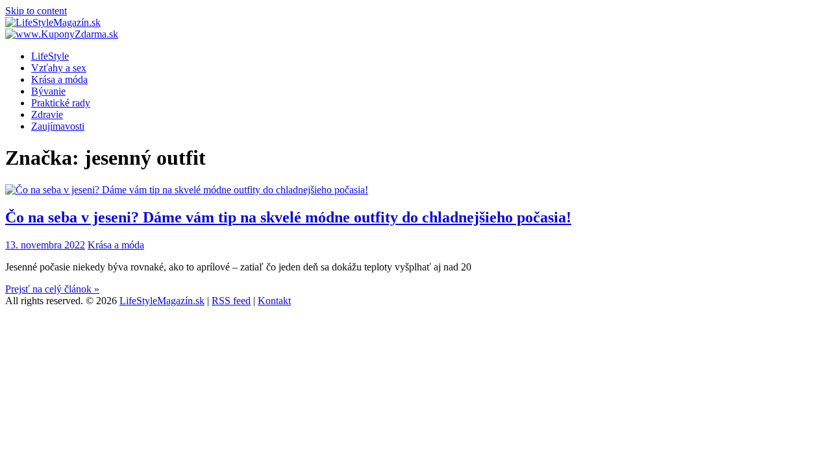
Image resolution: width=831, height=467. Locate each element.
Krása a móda (59, 79)
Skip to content (36, 10)
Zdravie (47, 114)
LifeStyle (50, 56)
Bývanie (48, 91)
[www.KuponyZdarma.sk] (61, 34)
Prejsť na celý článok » (52, 288)
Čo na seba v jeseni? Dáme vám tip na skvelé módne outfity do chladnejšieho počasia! (288, 217)
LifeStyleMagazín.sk (162, 300)
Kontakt (274, 300)
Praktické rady (60, 102)
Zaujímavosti (57, 126)
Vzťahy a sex (58, 67)
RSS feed (231, 300)
